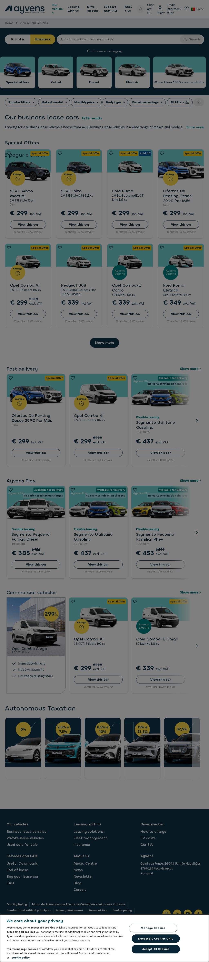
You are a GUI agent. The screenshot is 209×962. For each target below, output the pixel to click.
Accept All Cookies (155, 949)
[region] (104, 938)
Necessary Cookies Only (155, 938)
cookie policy (21, 958)
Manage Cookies (153, 928)
